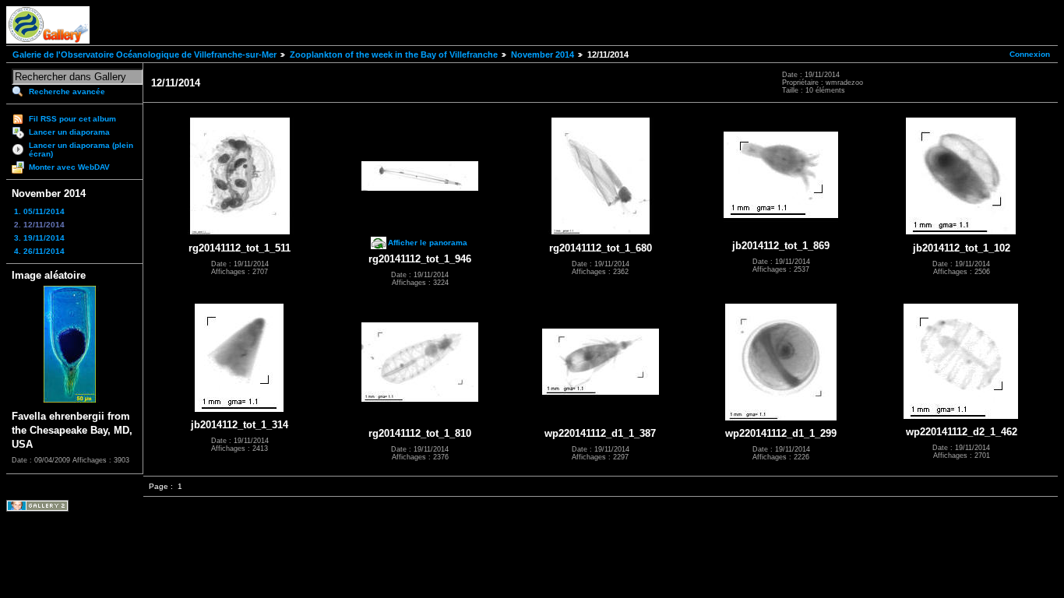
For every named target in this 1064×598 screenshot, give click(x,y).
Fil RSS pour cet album (72, 118)
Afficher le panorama (427, 242)
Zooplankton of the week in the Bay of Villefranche (394, 54)
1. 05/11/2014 (39, 211)
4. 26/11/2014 (39, 251)
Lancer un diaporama (69, 132)
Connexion (1029, 54)
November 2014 (542, 54)
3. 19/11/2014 (39, 238)
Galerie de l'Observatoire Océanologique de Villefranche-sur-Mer (144, 54)
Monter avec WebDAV (69, 167)
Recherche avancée (67, 91)
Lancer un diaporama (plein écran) (81, 149)
